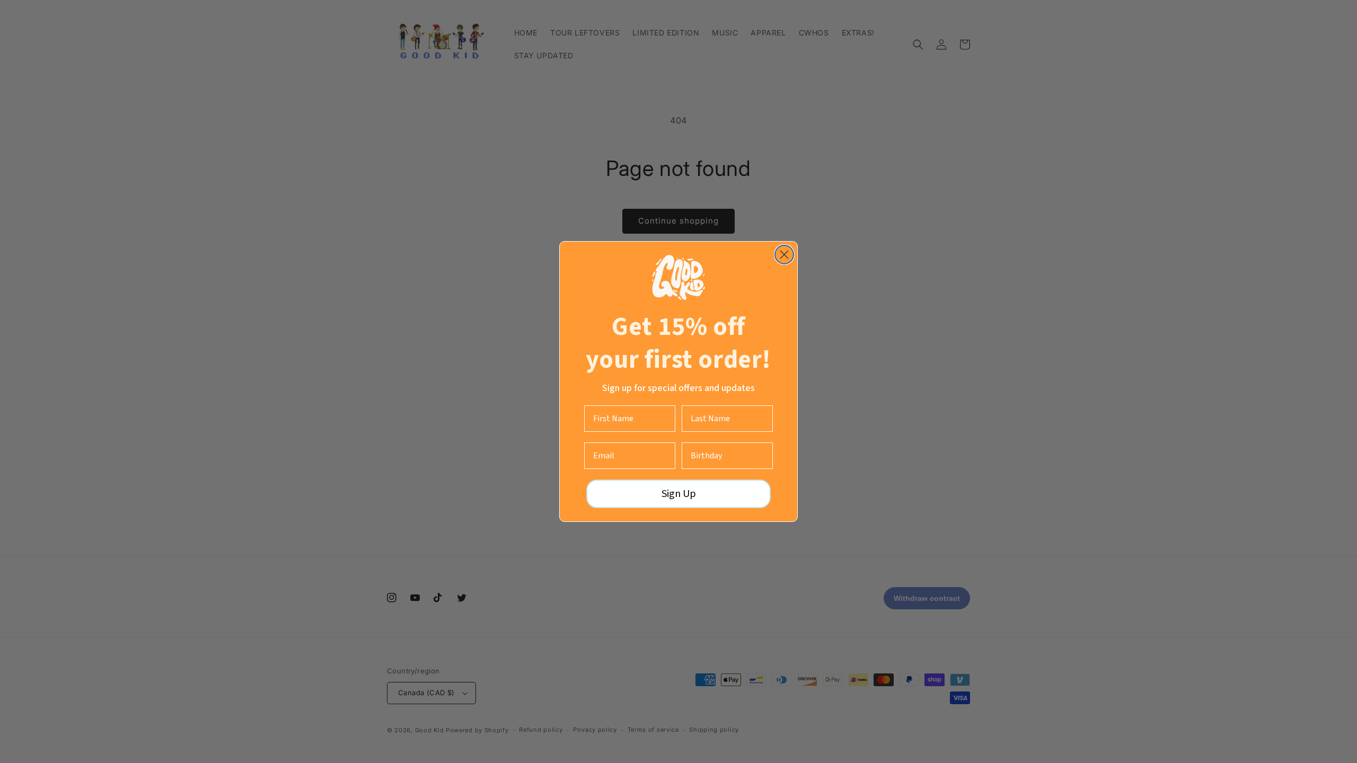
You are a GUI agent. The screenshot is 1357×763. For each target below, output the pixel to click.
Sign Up (679, 493)
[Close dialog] (784, 254)
